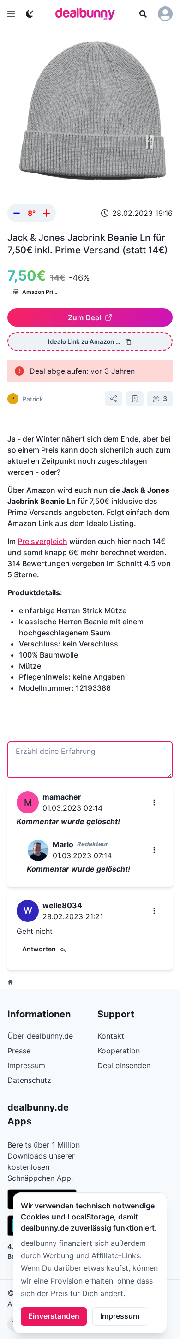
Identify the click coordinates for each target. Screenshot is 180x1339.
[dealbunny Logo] (88, 14)
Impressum (119, 1316)
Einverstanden (53, 1316)
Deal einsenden (123, 1065)
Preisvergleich (42, 541)
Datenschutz (29, 1080)
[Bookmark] (135, 398)
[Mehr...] (154, 802)
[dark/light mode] (29, 14)
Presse (18, 1050)
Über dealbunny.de (40, 1035)
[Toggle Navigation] (11, 14)
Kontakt (110, 1035)
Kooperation (118, 1050)
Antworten (39, 949)
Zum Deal (84, 317)
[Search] (143, 14)
